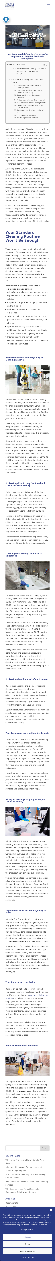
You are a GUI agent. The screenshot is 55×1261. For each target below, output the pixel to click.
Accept (28, 1237)
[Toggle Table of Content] (44, 65)
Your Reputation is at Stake (26, 115)
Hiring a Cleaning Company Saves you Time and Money (30, 106)
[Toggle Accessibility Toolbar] (6, 19)
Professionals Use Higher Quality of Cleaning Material (29, 86)
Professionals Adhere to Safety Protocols (31, 100)
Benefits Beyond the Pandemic (27, 118)
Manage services (27, 1229)
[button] (51, 1210)
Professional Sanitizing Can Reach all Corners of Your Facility (29, 91)
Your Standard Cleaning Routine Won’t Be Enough (27, 80)
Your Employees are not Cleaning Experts (31, 103)
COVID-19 (9, 1091)
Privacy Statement (27, 1257)
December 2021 (12, 1203)
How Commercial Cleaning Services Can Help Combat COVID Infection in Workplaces (31, 71)
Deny (27, 1244)
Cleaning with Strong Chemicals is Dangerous (28, 96)
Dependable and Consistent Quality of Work (30, 111)
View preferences (27, 1251)
